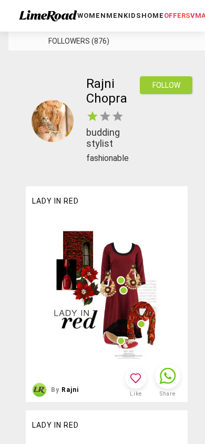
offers (177, 15)
